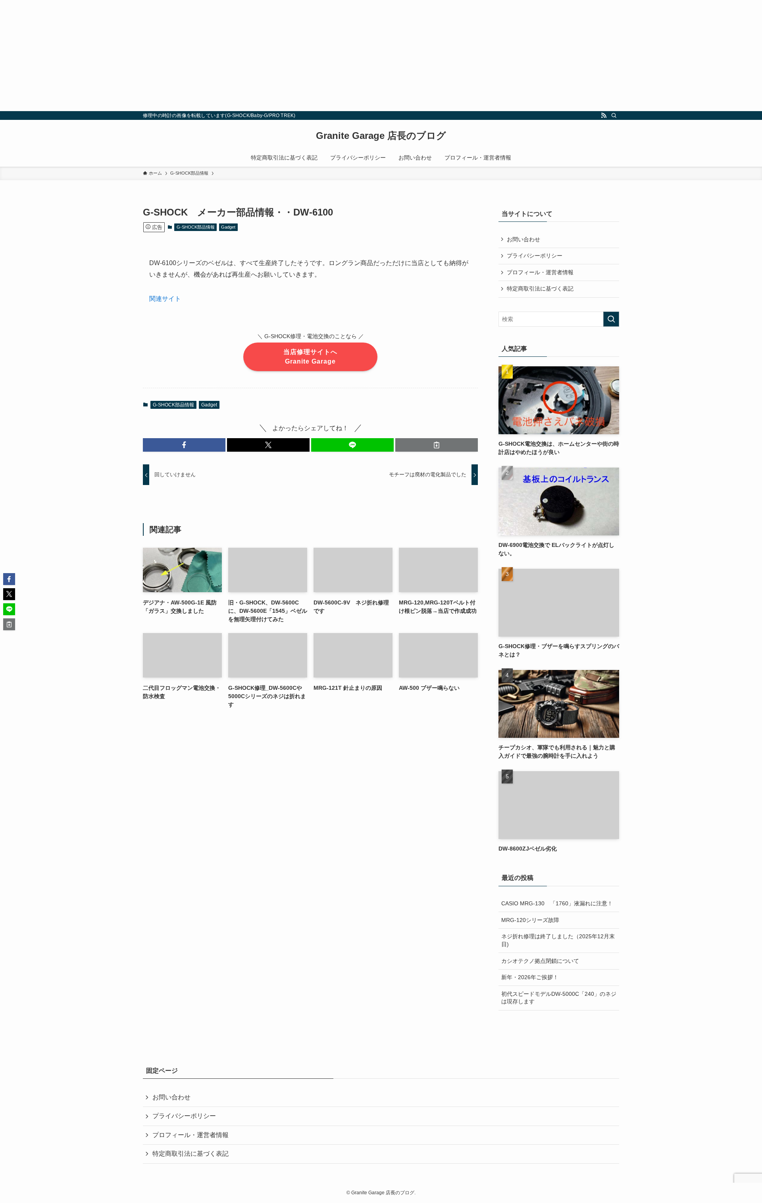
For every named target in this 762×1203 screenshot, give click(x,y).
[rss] (603, 115)
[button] (184, 445)
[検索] (614, 115)
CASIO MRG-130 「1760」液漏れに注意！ (557, 903)
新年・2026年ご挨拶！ (529, 977)
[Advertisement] (238, 55)
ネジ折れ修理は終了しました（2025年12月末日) (558, 940)
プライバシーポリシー (534, 255)
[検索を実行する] (611, 319)
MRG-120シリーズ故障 (530, 920)
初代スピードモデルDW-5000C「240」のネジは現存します (558, 998)
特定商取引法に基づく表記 (540, 288)
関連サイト (165, 298)
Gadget (228, 227)
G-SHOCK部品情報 (196, 227)
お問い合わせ (523, 239)
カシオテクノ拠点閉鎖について (540, 961)
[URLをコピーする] (436, 445)
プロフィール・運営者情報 (540, 272)
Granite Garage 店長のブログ (381, 136)
